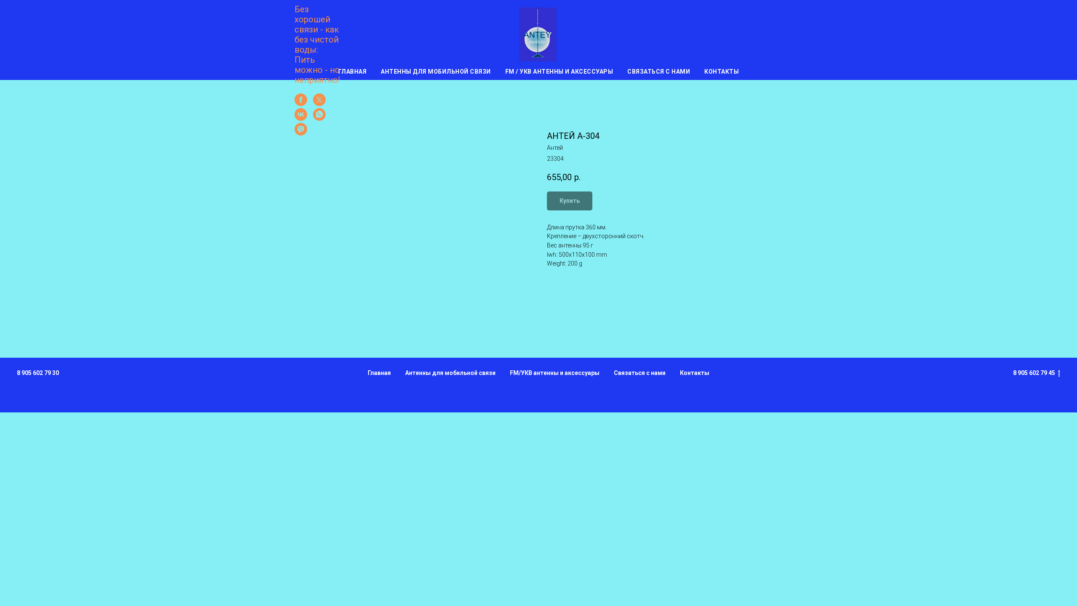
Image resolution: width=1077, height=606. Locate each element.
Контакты (721, 71)
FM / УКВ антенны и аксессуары (559, 71)
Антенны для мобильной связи (436, 71)
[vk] (300, 118)
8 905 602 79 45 (1034, 372)
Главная (352, 71)
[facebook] (300, 103)
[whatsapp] (319, 118)
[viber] (300, 133)
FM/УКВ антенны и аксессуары (555, 372)
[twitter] (319, 103)
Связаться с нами (658, 71)
